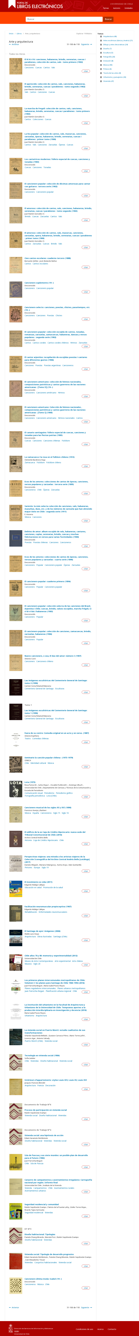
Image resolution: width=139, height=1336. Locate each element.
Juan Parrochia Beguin (34, 991)
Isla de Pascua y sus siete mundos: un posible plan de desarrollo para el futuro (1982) (56, 1156)
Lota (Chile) (51, 796)
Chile (39, 490)
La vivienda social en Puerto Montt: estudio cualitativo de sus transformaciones (55, 1031)
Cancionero (30, 192)
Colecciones (38, 119)
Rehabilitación (31, 912)
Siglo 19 (45, 867)
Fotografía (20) (109, 56)
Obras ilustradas (44, 936)
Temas (106, 8)
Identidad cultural (38, 763)
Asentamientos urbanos (35, 1191)
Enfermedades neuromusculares (53, 912)
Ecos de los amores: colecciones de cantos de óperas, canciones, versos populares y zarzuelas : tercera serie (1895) (56, 483)
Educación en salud (33, 887)
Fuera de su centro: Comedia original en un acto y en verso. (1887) (57, 733)
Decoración (50, 1085)
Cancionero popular (45, 192)
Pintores (28, 867)
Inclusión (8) (108, 61)
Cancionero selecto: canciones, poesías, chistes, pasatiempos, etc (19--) (57, 308)
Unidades (129, 8)
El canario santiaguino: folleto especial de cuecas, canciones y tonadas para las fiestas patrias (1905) (55, 433)
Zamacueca (30, 462)
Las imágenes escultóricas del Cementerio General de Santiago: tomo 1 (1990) (56, 711)
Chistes (59, 315)
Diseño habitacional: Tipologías (40, 1234)
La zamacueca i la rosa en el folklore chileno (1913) (50, 457)
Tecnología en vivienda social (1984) (42, 1055)
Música (28, 517)
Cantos (46, 67)
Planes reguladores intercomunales (40, 988)
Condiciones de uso (84, 1329)
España (36, 813)
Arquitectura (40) (110, 36)
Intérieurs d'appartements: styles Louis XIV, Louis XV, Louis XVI (56, 1080)
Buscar (69, 15)
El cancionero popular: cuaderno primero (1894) (48, 581)
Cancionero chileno (44, 661)
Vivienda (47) (108, 81)
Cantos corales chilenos (58, 343)
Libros (19, 33)
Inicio (11, 33)
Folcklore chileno (53, 462)
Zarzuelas (53, 145)
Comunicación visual (34, 793)
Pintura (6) (107, 69)
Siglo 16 (65, 813)
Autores (116, 8)
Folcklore (66, 440)
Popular (39, 565)
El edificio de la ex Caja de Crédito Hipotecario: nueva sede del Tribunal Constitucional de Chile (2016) (55, 833)
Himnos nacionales (66, 418)
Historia (28, 840)
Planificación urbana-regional (58, 991)
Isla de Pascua (37, 1163)
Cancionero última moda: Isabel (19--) (43, 1279)
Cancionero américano (46, 392)
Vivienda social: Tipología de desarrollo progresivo (49, 1254)
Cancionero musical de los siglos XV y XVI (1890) (48, 807)
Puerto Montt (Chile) (34, 1041)
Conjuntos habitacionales (45, 1262)
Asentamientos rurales (64, 1188)
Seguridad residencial (34, 1212)
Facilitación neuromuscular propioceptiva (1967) (48, 906)
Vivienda (28, 1188)
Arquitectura (30, 936)
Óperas (62, 145)
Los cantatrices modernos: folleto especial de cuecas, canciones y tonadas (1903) (57, 160)
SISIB (16, 1331)
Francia (40, 1085)
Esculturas (59, 688)
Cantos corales (39, 343)
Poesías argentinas (52, 365)
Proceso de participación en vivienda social (46, 1110)
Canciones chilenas (51, 440)
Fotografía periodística (35, 796)
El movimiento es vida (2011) (38, 882)
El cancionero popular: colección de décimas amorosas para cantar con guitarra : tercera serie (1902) (57, 185)
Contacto (112, 1329)
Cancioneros (67, 365)
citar (86, 71)
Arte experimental (63, 961)
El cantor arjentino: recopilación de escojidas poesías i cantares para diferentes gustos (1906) (56, 358)
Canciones (29, 67)
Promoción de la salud (53, 887)
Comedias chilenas (40, 738)
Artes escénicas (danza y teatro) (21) (118, 40)
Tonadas (47, 167)
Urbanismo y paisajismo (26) (114, 77)
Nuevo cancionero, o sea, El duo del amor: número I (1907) (53, 656)
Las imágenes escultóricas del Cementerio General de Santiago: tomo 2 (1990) (56, 681)
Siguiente (85, 44)
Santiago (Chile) (60, 936)
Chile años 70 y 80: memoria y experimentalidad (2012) (51, 955)
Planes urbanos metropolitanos (71, 988)
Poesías (50, 315)
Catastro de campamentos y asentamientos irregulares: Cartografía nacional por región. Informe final (58, 1181)
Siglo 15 (56, 813)
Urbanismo (29, 1015)
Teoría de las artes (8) (112, 73)
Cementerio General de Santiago (39, 688)
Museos (28, 964)
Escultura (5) (108, 52)
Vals (53, 67)
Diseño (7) (107, 48)
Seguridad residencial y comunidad (42, 1204)
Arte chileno (77, 961)
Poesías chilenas (40, 542)
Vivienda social (51, 1041)
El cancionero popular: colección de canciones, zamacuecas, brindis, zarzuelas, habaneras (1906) (58, 632)
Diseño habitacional (49, 1061)
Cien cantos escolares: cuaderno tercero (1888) (48, 258)
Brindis (28, 216)
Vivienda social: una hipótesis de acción (44, 1135)
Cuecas (38, 67)
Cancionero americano (46, 418)
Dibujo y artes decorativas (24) (115, 44)
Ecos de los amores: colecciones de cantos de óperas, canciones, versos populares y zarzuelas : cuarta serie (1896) (56, 558)
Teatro (28, 738)
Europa (37, 867)
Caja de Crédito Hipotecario (45, 840)
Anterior (15, 44)
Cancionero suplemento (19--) (39, 282)
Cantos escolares (40, 263)
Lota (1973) (30, 782)
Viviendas (35, 1061)
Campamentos (40, 1188)
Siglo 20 (36, 964)
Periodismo (49, 793)
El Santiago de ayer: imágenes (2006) (42, 931)
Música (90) (107, 65)
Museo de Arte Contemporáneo (39, 961)
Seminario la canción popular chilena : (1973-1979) (49, 757)
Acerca (100, 1329)
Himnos (73, 343)
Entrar (124, 1328)
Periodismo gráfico (64, 793)
